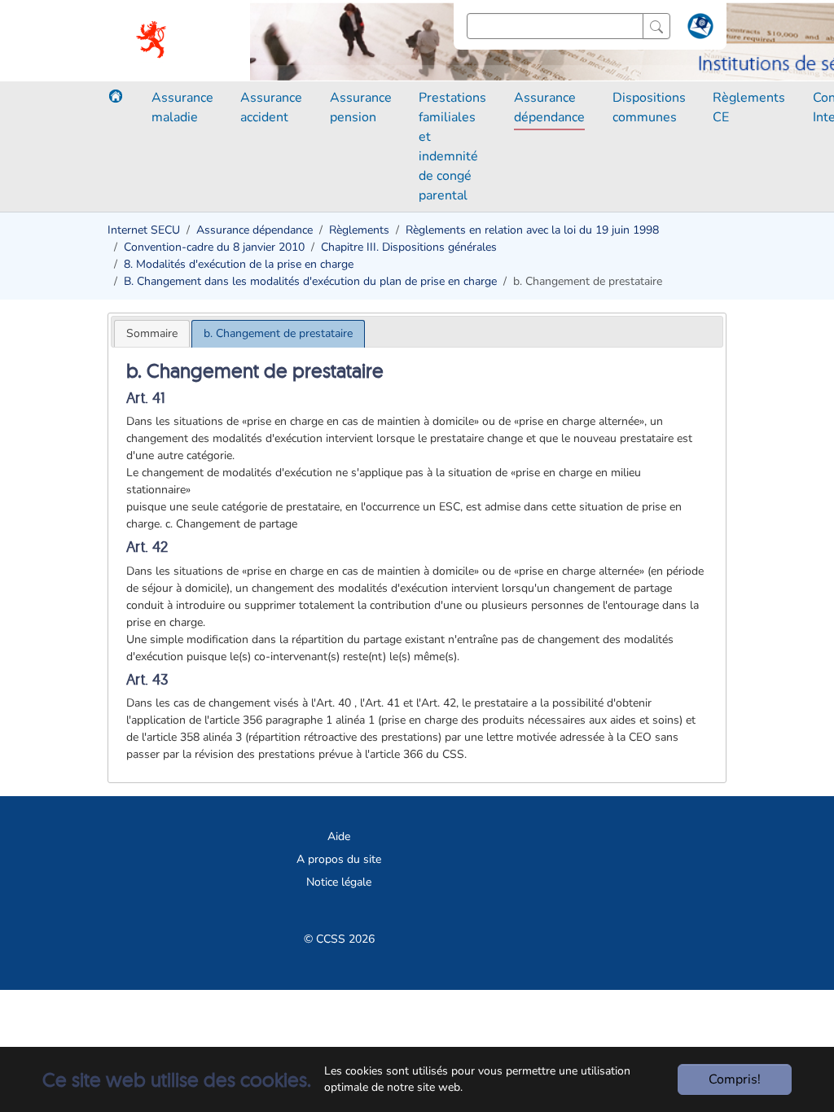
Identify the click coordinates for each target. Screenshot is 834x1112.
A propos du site (338, 859)
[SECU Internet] (152, 40)
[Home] (115, 96)
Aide (338, 836)
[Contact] (698, 29)
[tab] (152, 333)
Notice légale (338, 882)
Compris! (735, 1079)
